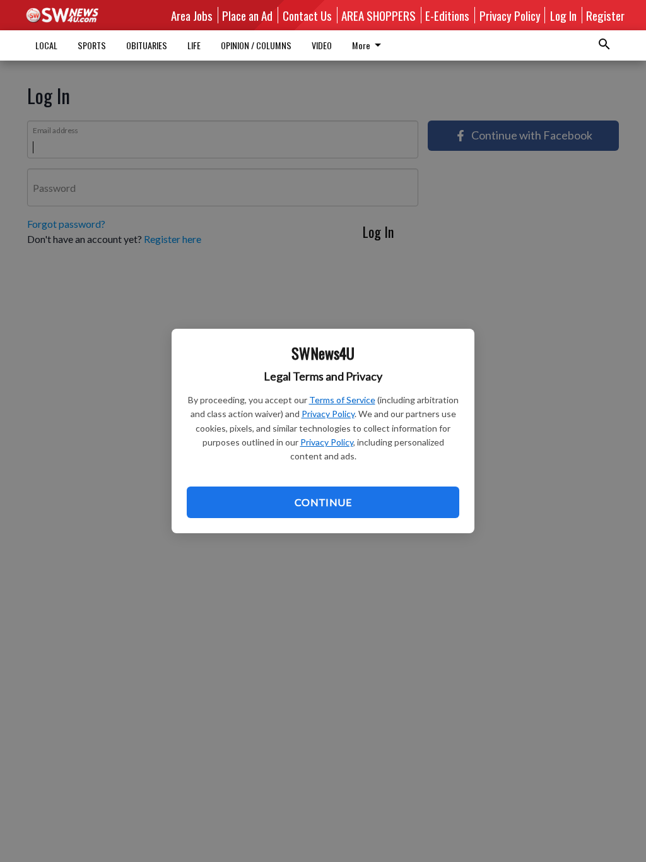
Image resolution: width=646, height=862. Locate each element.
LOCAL (46, 45)
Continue (323, 502)
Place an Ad (247, 15)
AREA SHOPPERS (378, 15)
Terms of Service (342, 399)
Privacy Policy (328, 413)
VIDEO (322, 45)
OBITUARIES (146, 45)
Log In (563, 15)
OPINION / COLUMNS (256, 45)
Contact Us (307, 15)
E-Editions (447, 15)
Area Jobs (192, 15)
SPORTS (92, 45)
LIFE (194, 45)
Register (605, 15)
